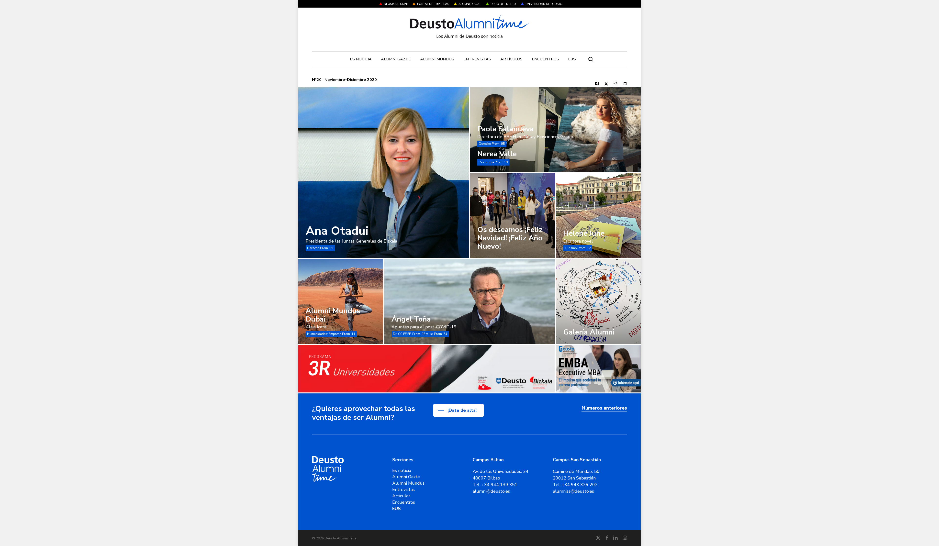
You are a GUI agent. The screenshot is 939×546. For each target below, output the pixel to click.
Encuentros (403, 502)
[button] (458, 410)
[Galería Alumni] (598, 301)
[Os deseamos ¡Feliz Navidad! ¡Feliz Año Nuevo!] (512, 215)
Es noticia (401, 470)
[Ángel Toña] (469, 301)
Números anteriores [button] (604, 408)
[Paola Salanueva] (555, 129)
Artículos (401, 496)
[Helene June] (598, 215)
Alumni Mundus (408, 483)
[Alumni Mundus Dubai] (340, 301)
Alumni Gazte (406, 477)
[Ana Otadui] (383, 172)
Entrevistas (403, 489)
